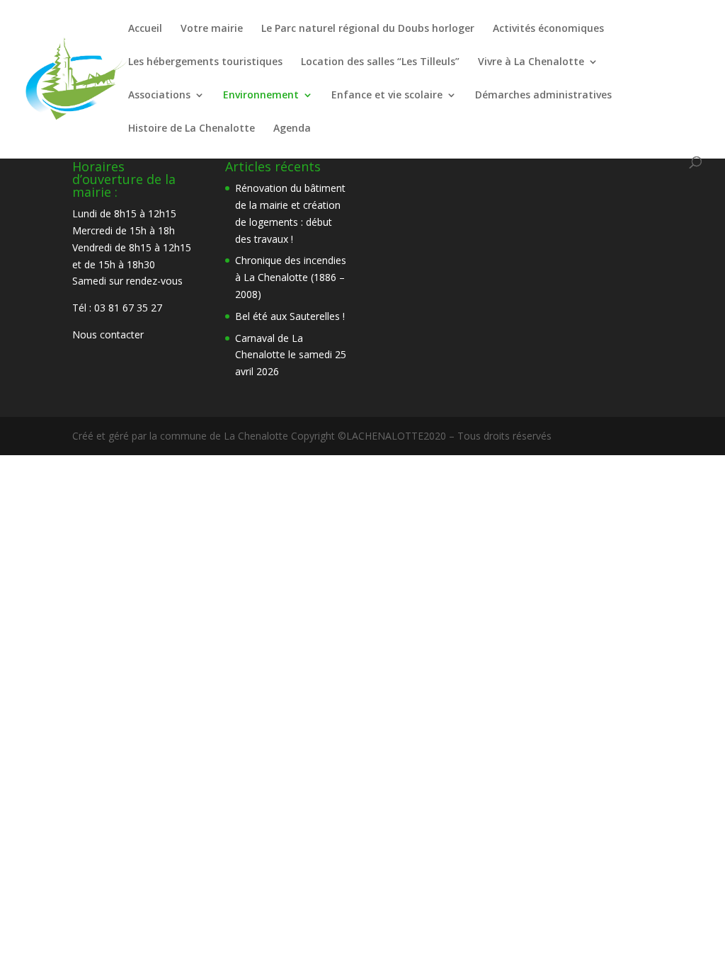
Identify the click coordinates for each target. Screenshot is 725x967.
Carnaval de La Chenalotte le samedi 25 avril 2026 (290, 355)
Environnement (261, 95)
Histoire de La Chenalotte (191, 129)
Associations (159, 95)
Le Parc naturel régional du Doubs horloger (367, 29)
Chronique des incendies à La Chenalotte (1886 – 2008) (290, 277)
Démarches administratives (543, 95)
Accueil (145, 29)
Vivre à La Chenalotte (531, 62)
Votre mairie (212, 29)
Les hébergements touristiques (205, 62)
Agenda (292, 129)
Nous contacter (108, 334)
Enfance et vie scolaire (387, 95)
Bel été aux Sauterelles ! (290, 316)
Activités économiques (548, 29)
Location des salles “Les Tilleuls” (380, 62)
